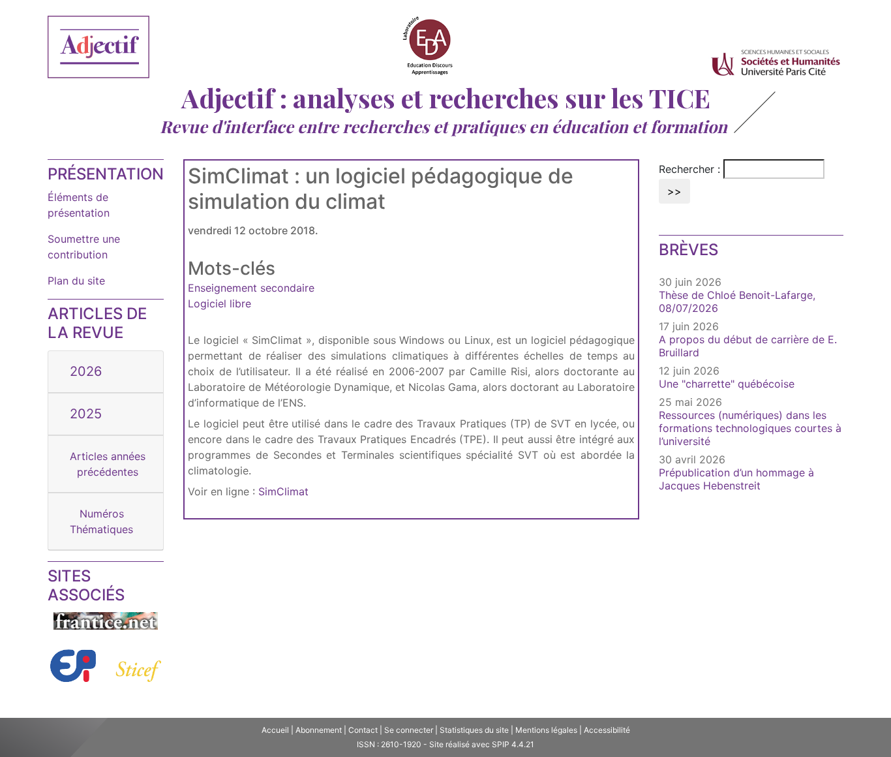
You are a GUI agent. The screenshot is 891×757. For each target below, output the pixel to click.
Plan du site (76, 280)
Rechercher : (689, 169)
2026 (86, 371)
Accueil (275, 730)
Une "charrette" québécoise (726, 383)
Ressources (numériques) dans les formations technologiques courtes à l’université (750, 428)
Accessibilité (607, 730)
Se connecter (408, 730)
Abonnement (318, 730)
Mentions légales (546, 730)
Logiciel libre (219, 303)
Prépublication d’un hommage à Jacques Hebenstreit (736, 479)
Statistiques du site (474, 730)
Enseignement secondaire (251, 287)
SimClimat (283, 491)
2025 (86, 414)
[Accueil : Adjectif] (98, 49)
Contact (363, 730)
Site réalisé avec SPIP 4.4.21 (481, 744)
